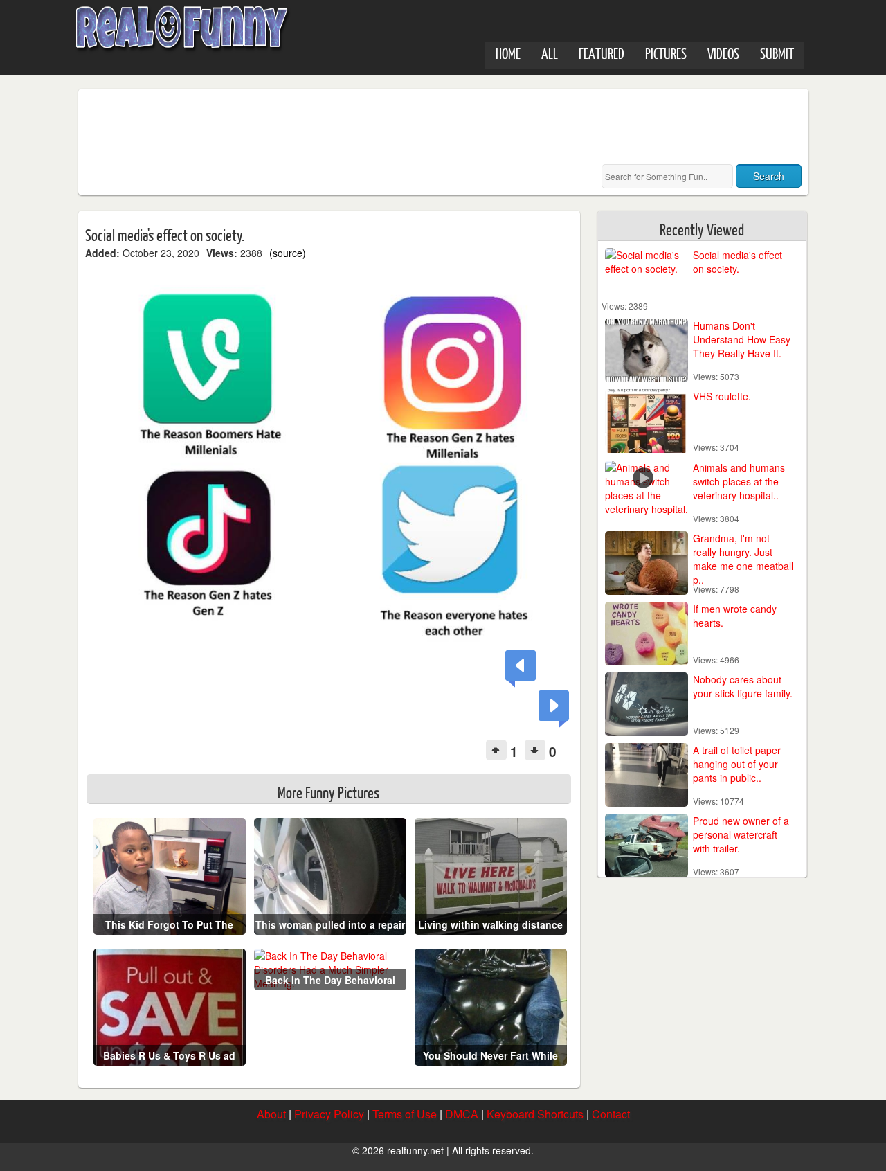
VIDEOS (723, 53)
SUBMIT (777, 53)
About (271, 1114)
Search (768, 176)
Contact (611, 1114)
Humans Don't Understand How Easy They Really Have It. (741, 339)
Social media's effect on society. (737, 262)
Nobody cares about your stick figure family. (743, 686)
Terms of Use (404, 1114)
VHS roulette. (722, 396)
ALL (549, 53)
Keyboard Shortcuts (535, 1114)
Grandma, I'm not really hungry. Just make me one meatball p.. (743, 559)
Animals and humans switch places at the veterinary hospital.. (739, 481)
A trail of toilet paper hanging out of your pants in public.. (737, 764)
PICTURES (666, 53)
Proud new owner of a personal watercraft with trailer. (741, 834)
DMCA (461, 1114)
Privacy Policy (329, 1114)
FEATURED (601, 53)
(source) (287, 253)
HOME (508, 53)
